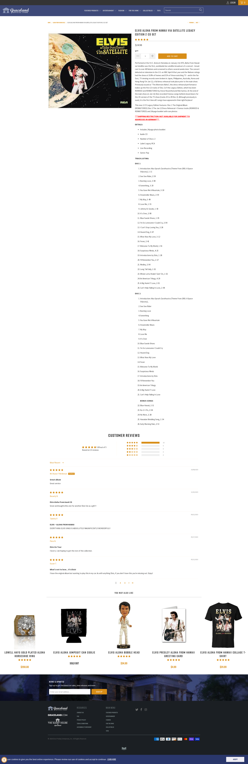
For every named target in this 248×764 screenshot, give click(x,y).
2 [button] (120, 583)
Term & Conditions (82, 723)
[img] (56, 470)
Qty (136, 51)
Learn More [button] (111, 759)
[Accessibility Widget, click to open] (4, 760)
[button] (141, 39)
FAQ (78, 716)
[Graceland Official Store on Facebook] (141, 709)
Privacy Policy (81, 720)
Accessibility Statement (84, 727)
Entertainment (108, 10)
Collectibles (148, 10)
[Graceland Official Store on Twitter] (137, 709)
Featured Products (91, 10)
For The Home (134, 10)
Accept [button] (235, 759)
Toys (159, 10)
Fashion (121, 10)
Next (197, 23)
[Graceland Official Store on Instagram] (146, 709)
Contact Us (80, 712)
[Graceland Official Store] (21, 10)
